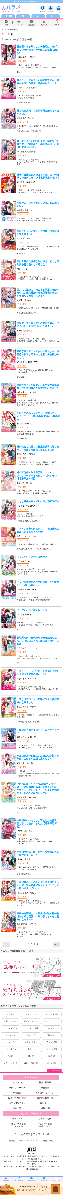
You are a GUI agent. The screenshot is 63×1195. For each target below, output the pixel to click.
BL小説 (31, 1056)
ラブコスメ (56, 25)
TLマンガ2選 (52, 1042)
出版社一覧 (45, 1108)
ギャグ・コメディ (31, 1021)
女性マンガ (10, 1035)
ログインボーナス (17, 1087)
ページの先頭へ (54, 1070)
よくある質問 (23, 1134)
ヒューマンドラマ (10, 1028)
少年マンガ (31, 1035)
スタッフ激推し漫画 (17, 1098)
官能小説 (51, 1056)
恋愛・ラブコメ (10, 1021)
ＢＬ (38, 16)
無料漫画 (44, 25)
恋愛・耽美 (22, 61)
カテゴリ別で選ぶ (17, 1103)
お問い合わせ (42, 1134)
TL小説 (10, 1056)
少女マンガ (51, 1028)
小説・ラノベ (10, 1049)
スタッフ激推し (31, 1042)
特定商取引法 (48, 1141)
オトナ (53, 16)
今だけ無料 (31, 25)
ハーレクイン (10, 1042)
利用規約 (12, 1141)
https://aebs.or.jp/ (32, 1169)
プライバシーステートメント (29, 1141)
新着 (6, 25)
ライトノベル (23, 122)
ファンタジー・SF (52, 1021)
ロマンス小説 (51, 1049)
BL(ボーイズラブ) (31, 1063)
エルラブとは (17, 1082)
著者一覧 (17, 1108)
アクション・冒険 (31, 1028)
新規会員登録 (45, 1082)
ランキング (19, 25)
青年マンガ (51, 1035)
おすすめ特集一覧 (45, 1098)
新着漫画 (17, 1093)
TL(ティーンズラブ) (10, 1063)
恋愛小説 (31, 1049)
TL (23, 16)
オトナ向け (51, 1063)
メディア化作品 (52, 1014)
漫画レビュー (45, 1103)
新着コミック (31, 1014)
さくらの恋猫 (45, 1118)
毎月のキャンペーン (45, 1093)
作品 (6, 29)
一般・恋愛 (8, 16)
